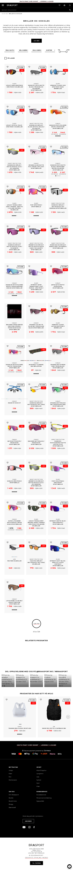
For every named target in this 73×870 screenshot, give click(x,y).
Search (70, 10)
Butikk (11, 798)
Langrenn (39, 773)
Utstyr (11, 770)
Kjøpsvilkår (40, 801)
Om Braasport (14, 795)
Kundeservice (41, 795)
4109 (68, 50)
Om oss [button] (12, 791)
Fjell (37, 783)
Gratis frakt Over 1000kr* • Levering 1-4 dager (36, 1)
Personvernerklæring (43, 798)
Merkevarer (13, 780)
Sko (10, 777)
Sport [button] (38, 767)
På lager (11, 58)
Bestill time (13, 801)
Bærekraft (12, 807)
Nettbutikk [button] (13, 767)
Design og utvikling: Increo (36, 858)
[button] (8, 680)
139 (59, 50)
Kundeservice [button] (41, 791)
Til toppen (36, 863)
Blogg (11, 804)
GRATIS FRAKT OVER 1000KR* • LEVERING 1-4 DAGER (36, 745)
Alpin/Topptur (41, 770)
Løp (37, 777)
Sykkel (38, 780)
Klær (10, 773)
